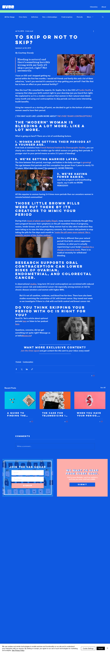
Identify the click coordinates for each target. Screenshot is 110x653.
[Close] (107, 648)
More (89, 17)
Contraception (66, 17)
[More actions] (93, 31)
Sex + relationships (49, 17)
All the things (10, 17)
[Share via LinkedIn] (27, 369)
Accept (100, 648)
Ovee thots (23, 17)
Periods (80, 17)
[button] (103, 17)
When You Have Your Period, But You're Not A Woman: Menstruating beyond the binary (89, 414)
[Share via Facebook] (16, 369)
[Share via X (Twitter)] (22, 369)
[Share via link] (32, 369)
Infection (34, 17)
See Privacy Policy (18, 650)
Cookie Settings (88, 648)
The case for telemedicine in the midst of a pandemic (55, 414)
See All (103, 388)
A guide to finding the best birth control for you (17, 414)
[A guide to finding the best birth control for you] (20, 400)
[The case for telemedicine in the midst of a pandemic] (55, 400)
